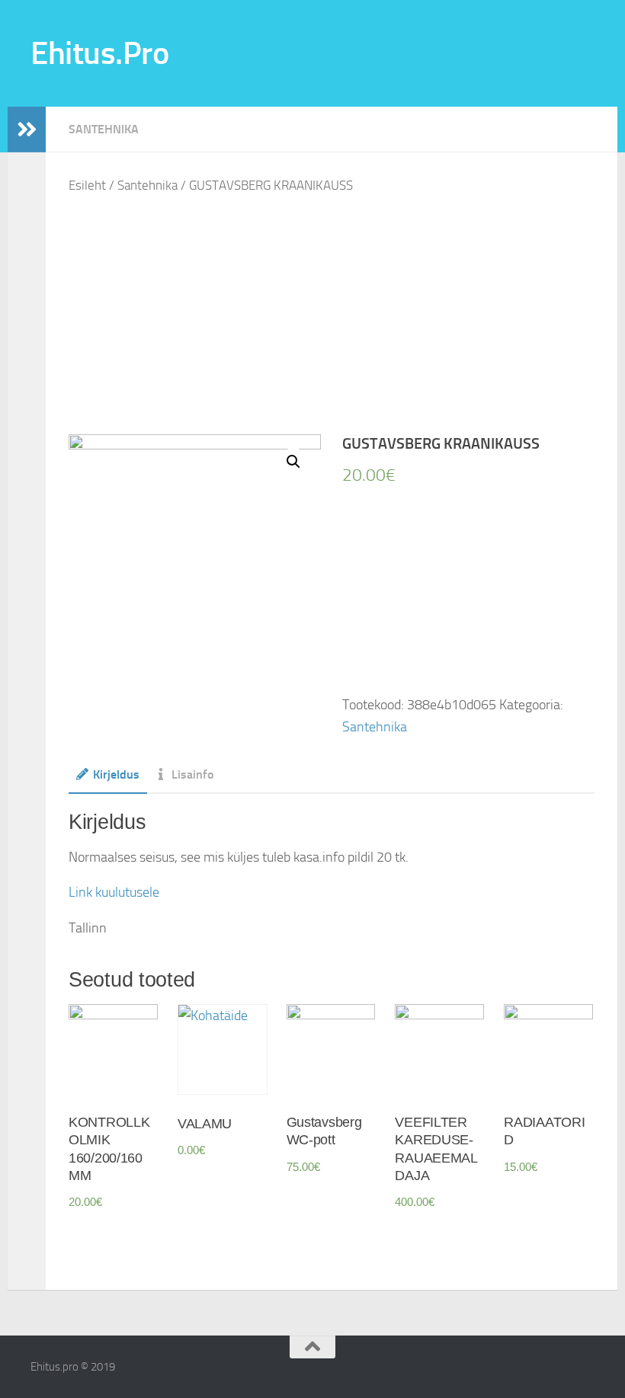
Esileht (87, 185)
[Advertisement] (343, 316)
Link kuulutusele (114, 892)
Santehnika (104, 129)
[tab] (108, 780)
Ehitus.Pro (99, 53)
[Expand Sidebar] (27, 129)
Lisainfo (192, 774)
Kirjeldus (116, 774)
